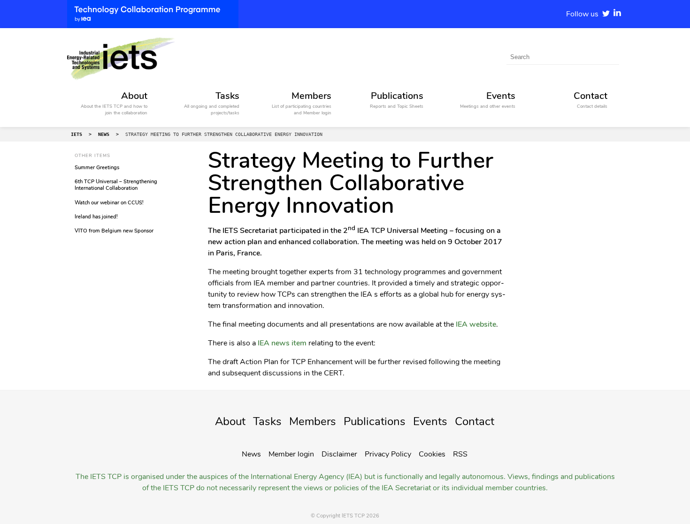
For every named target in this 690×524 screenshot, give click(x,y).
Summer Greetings (97, 167)
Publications (375, 421)
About (230, 421)
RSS (460, 454)
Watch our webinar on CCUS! (109, 202)
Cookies (432, 454)
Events (430, 421)
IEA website (475, 324)
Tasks (267, 421)
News (251, 454)
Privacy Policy (388, 454)
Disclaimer (339, 454)
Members (312, 421)
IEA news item (282, 343)
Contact (474, 421)
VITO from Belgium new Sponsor (114, 230)
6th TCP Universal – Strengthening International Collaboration (116, 185)
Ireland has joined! (96, 216)
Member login (291, 454)
